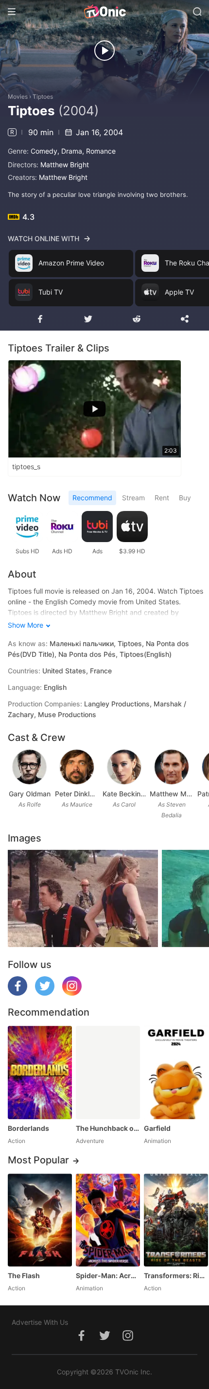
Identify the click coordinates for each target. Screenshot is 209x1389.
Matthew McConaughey (171, 794)
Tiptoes (43, 96)
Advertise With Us (40, 1322)
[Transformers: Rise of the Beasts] (176, 1220)
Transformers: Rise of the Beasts (176, 1275)
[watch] (104, 50)
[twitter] (44, 993)
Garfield (157, 1128)
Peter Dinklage (76, 794)
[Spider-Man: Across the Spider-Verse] (108, 1220)
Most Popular (38, 1160)
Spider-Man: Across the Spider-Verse (108, 1275)
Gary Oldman (30, 794)
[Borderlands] (40, 1072)
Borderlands (28, 1128)
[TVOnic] (104, 11)
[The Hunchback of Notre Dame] (108, 1072)
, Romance (99, 151)
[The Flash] (40, 1220)
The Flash (24, 1275)
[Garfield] (176, 1072)
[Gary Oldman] (29, 767)
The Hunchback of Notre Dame (108, 1128)
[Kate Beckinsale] (124, 767)
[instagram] (72, 993)
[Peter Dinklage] (76, 767)
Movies (18, 96)
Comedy (44, 151)
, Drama (69, 151)
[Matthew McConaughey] (171, 767)
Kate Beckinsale (124, 794)
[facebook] (17, 993)
